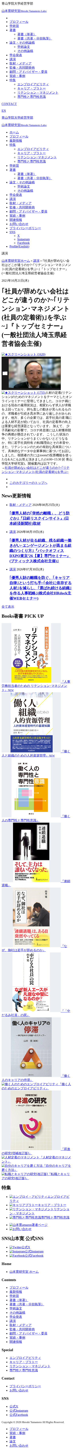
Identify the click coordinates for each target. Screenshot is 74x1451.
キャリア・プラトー (31, 88)
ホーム (14, 132)
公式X (13, 1406)
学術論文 (23, 46)
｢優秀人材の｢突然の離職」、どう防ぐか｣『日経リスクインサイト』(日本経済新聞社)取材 (39, 518)
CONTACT (9, 104)
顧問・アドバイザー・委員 (28, 71)
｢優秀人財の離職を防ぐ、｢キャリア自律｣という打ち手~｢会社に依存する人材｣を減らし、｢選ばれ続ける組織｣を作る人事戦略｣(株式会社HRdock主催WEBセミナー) (40, 588)
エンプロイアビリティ (33, 84)
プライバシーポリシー (25, 228)
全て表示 (8, 606)
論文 (12, 1441)
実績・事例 (17, 76)
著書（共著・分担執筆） (34, 38)
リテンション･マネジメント (37, 157)
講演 (12, 59)
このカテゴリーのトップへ (28, 482)
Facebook (23, 243)
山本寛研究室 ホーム (24, 1271)
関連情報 (15, 219)
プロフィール (18, 21)
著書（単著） (26, 34)
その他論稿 (25, 51)
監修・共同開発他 (22, 67)
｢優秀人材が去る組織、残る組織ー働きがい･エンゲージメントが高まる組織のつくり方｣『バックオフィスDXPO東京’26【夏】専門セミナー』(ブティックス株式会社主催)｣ (40, 550)
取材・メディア (20, 63)
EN (4, 110)
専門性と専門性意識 (31, 96)
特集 (12, 80)
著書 (12, 30)
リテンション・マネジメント (37, 92)
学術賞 (14, 26)
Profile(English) (19, 246)
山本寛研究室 (24, 11)
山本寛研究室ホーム (16, 260)
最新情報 (15, 140)
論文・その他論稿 (22, 42)
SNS (12, 232)
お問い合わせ (18, 224)
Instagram (23, 239)
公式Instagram (18, 1410)
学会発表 (15, 55)
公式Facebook (18, 1414)
